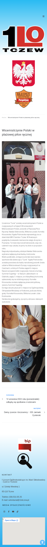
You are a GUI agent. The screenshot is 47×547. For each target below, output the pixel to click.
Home (4, 117)
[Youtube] (13, 512)
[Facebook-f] (9, 512)
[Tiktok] (17, 512)
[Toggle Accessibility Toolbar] (42, 542)
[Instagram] (4, 512)
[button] (43, 16)
